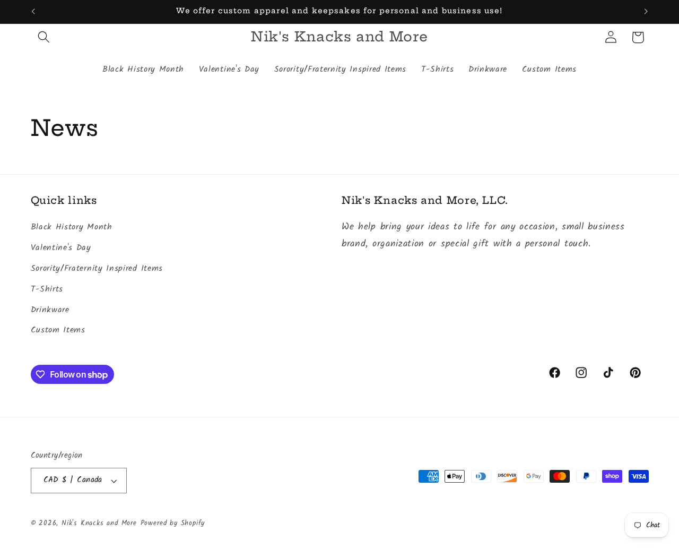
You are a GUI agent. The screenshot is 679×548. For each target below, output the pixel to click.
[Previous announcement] (33, 11)
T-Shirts (47, 289)
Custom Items (58, 330)
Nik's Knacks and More (99, 523)
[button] (44, 37)
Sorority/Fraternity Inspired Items (97, 269)
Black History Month (71, 227)
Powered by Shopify (173, 523)
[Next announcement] (646, 11)
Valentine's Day (61, 248)
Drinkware (50, 310)
